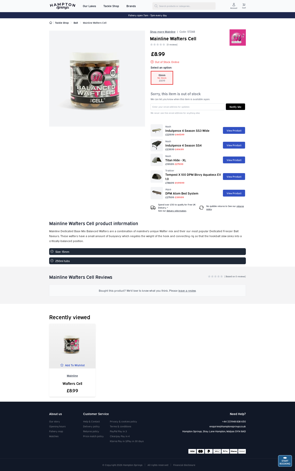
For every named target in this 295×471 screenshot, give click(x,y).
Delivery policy (91, 426)
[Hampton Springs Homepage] (62, 6)
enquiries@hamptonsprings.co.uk (227, 426)
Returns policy (91, 431)
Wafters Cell (72, 383)
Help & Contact (91, 421)
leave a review (187, 290)
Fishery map (56, 431)
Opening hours (57, 426)
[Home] (50, 22)
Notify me (235, 107)
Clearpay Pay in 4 (120, 436)
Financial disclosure (184, 465)
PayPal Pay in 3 (118, 431)
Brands (131, 6)
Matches (54, 436)
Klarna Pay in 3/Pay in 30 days (127, 441)
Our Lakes (89, 6)
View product (234, 130)
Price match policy (93, 436)
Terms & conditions (120, 426)
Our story (54, 421)
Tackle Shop (111, 6)
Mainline (72, 375)
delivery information (176, 210)
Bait (76, 22)
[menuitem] (89, 6)
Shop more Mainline (162, 31)
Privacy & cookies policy (123, 421)
